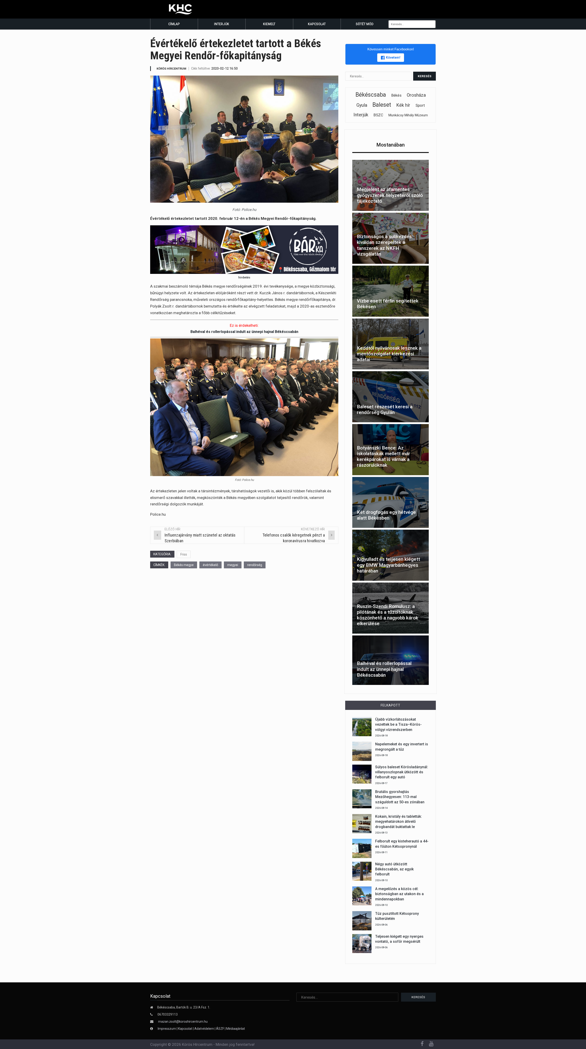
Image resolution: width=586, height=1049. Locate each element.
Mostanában (390, 145)
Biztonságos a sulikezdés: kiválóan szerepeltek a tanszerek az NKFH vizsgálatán (385, 245)
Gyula (361, 105)
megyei (232, 565)
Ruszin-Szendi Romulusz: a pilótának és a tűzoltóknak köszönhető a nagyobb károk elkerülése (387, 615)
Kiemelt (269, 24)
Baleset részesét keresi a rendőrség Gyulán (384, 409)
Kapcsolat (317, 24)
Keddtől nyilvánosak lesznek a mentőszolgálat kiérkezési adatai (389, 353)
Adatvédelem (204, 1028)
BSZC (378, 115)
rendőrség (254, 565)
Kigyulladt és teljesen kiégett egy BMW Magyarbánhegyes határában (388, 564)
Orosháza (416, 95)
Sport (420, 105)
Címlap (174, 24)
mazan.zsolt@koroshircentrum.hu (183, 1021)
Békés (396, 95)
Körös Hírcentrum (171, 68)
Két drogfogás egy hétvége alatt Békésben (386, 515)
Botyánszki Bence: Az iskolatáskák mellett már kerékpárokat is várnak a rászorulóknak (383, 456)
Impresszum (167, 1028)
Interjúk (221, 24)
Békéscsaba (370, 94)
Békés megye (184, 565)
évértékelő (210, 565)
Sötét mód (364, 24)
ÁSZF (220, 1028)
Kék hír (403, 105)
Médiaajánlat (235, 1028)
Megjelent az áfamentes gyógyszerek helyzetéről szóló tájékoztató (390, 195)
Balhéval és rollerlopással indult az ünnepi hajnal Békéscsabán (244, 332)
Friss (183, 554)
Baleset (381, 104)
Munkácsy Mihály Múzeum (408, 115)
